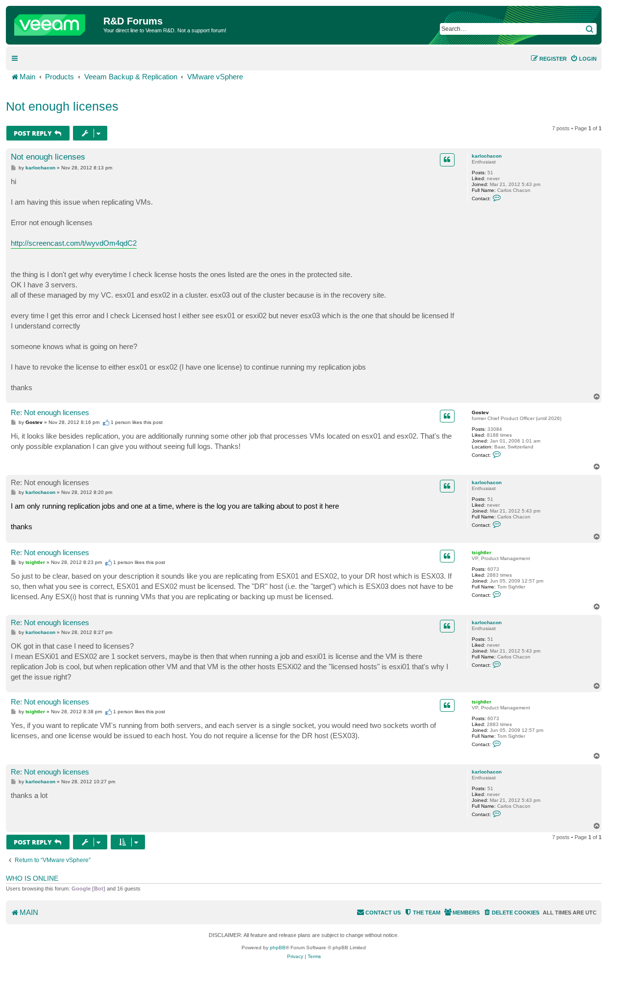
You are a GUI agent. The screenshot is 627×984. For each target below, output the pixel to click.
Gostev (480, 412)
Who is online (32, 878)
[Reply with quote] (447, 159)
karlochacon (487, 156)
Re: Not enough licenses (50, 412)
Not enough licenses (62, 106)
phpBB (278, 947)
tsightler (481, 552)
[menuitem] (583, 59)
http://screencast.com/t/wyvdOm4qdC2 (74, 243)
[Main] (55, 22)
